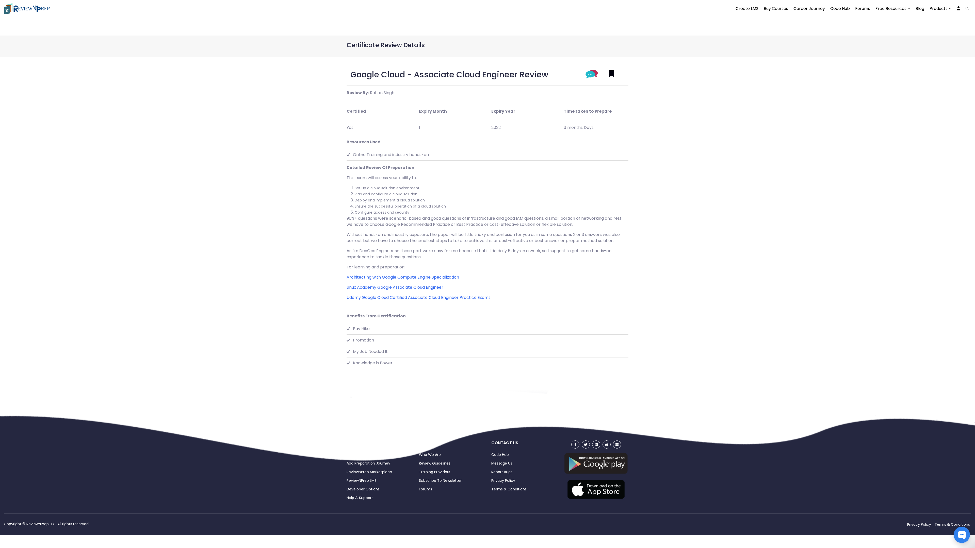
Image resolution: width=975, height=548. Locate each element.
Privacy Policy (503, 480)
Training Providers (434, 471)
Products (939, 8)
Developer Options (363, 489)
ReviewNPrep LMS (362, 480)
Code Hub (840, 8)
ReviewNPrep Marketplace (369, 471)
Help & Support (360, 497)
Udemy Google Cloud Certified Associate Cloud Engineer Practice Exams (419, 297)
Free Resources (890, 8)
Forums (862, 8)
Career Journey (809, 8)
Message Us (501, 463)
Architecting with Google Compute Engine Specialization (403, 277)
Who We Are (430, 454)
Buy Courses (776, 8)
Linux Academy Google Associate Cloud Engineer (395, 287)
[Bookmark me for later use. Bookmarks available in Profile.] (611, 74)
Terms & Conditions (509, 489)
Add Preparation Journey (368, 463)
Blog (920, 8)
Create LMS (747, 8)
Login (351, 454)
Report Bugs (501, 471)
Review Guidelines (434, 463)
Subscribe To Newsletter (440, 480)
